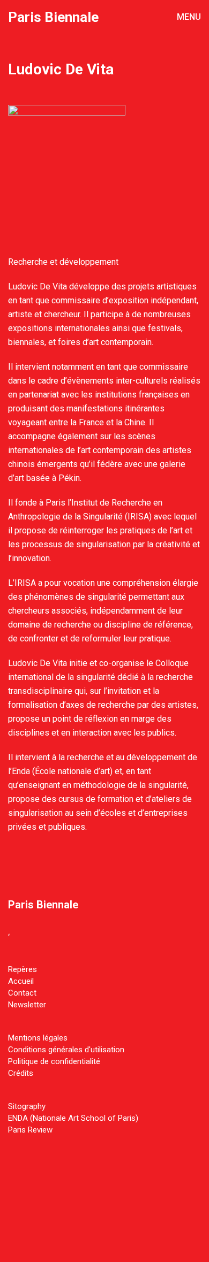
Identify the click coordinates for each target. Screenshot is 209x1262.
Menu (188, 17)
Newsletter (27, 1004)
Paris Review (30, 1130)
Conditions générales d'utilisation (66, 1049)
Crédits (20, 1073)
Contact (22, 993)
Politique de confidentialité (54, 1061)
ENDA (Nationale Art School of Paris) (73, 1118)
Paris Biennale (53, 17)
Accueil (21, 981)
